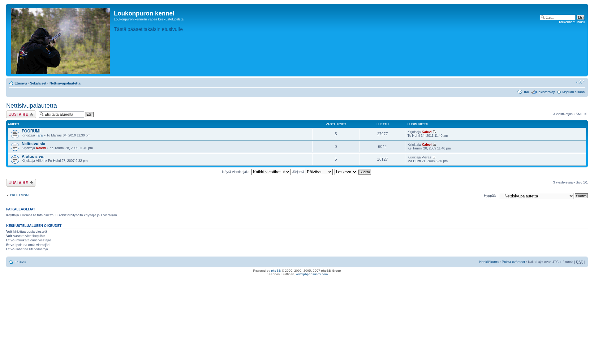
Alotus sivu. (33, 156)
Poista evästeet (513, 262)
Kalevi (427, 132)
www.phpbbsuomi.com (312, 274)
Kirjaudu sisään (573, 92)
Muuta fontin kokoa (580, 82)
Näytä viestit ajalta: (236, 172)
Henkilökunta (489, 262)
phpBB (276, 270)
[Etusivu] (61, 40)
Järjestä (298, 172)
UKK (526, 92)
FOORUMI (31, 131)
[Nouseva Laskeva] (353, 172)
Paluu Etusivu (20, 195)
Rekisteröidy (545, 92)
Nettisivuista (33, 143)
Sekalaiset (38, 83)
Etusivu (21, 83)
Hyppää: (490, 195)
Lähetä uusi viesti (19, 112)
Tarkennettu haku (571, 22)
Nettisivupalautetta (65, 83)
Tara (39, 135)
